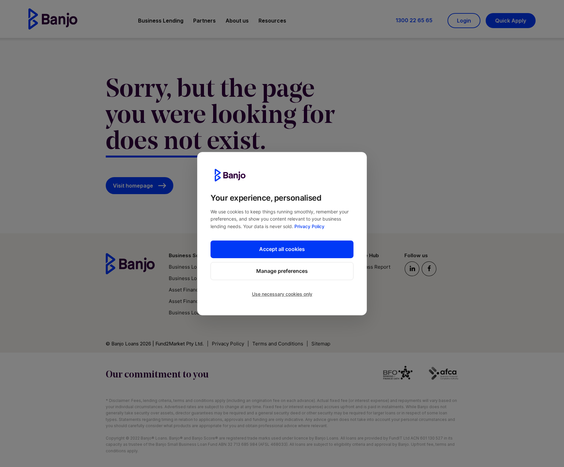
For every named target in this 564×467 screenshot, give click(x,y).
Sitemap (320, 343)
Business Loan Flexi (192, 312)
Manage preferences (282, 271)
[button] (160, 22)
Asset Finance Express (195, 301)
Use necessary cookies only (282, 294)
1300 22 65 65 (414, 20)
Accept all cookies (282, 249)
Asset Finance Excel (192, 289)
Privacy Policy (309, 226)
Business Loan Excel (192, 266)
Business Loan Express (195, 278)
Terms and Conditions (277, 343)
